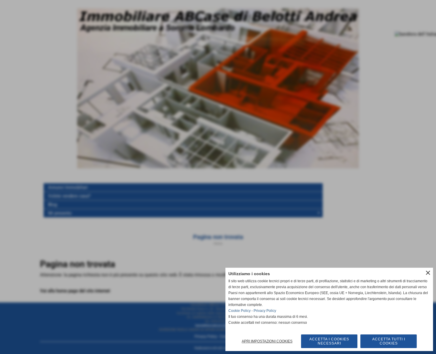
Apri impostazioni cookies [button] (267, 341)
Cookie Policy (239, 311)
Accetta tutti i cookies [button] (388, 341)
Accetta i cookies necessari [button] (329, 341)
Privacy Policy (265, 311)
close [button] (428, 272)
